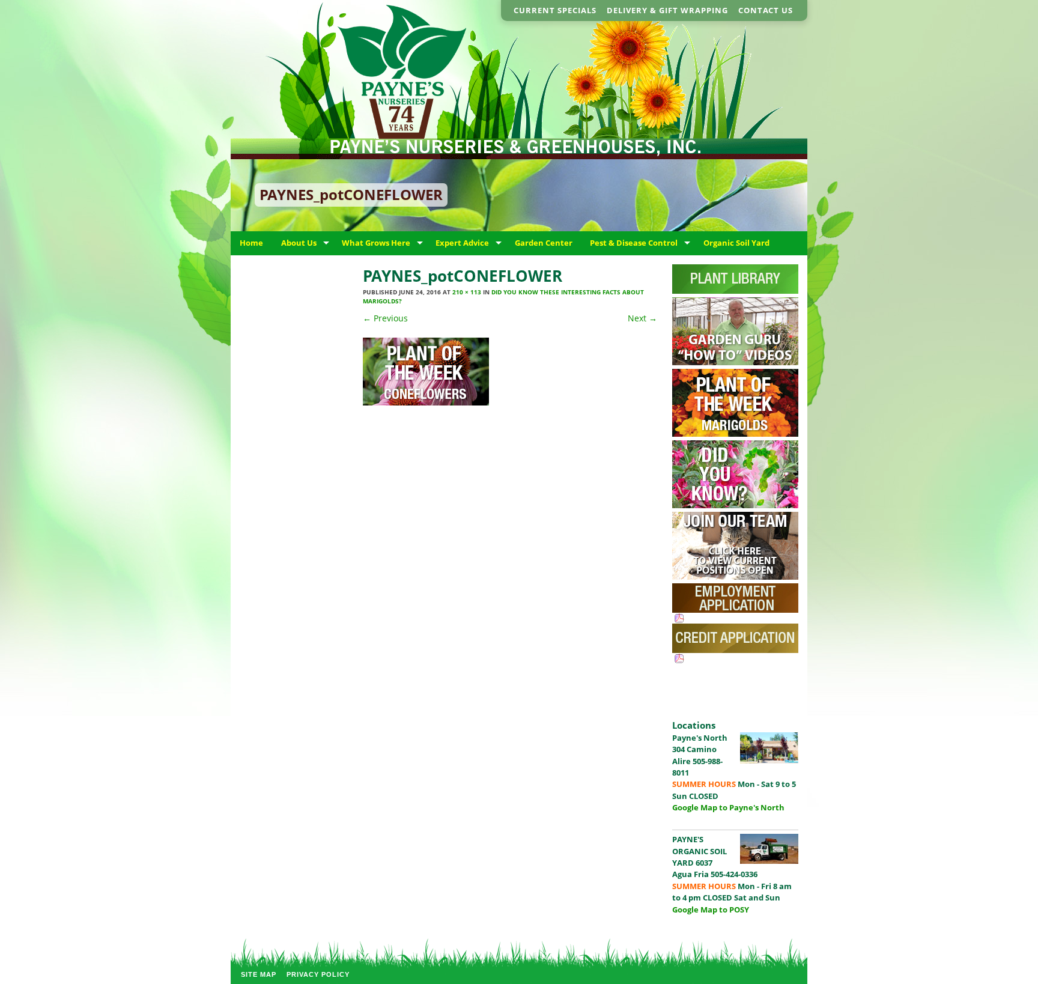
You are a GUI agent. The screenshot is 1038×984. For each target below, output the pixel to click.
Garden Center (543, 242)
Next (642, 318)
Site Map (258, 974)
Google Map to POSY (710, 909)
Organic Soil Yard (736, 242)
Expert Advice (462, 242)
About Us (299, 242)
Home (251, 242)
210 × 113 (466, 292)
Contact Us (765, 10)
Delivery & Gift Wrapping (667, 10)
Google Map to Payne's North (728, 807)
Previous (385, 318)
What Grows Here (376, 242)
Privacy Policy (318, 974)
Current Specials (555, 10)
